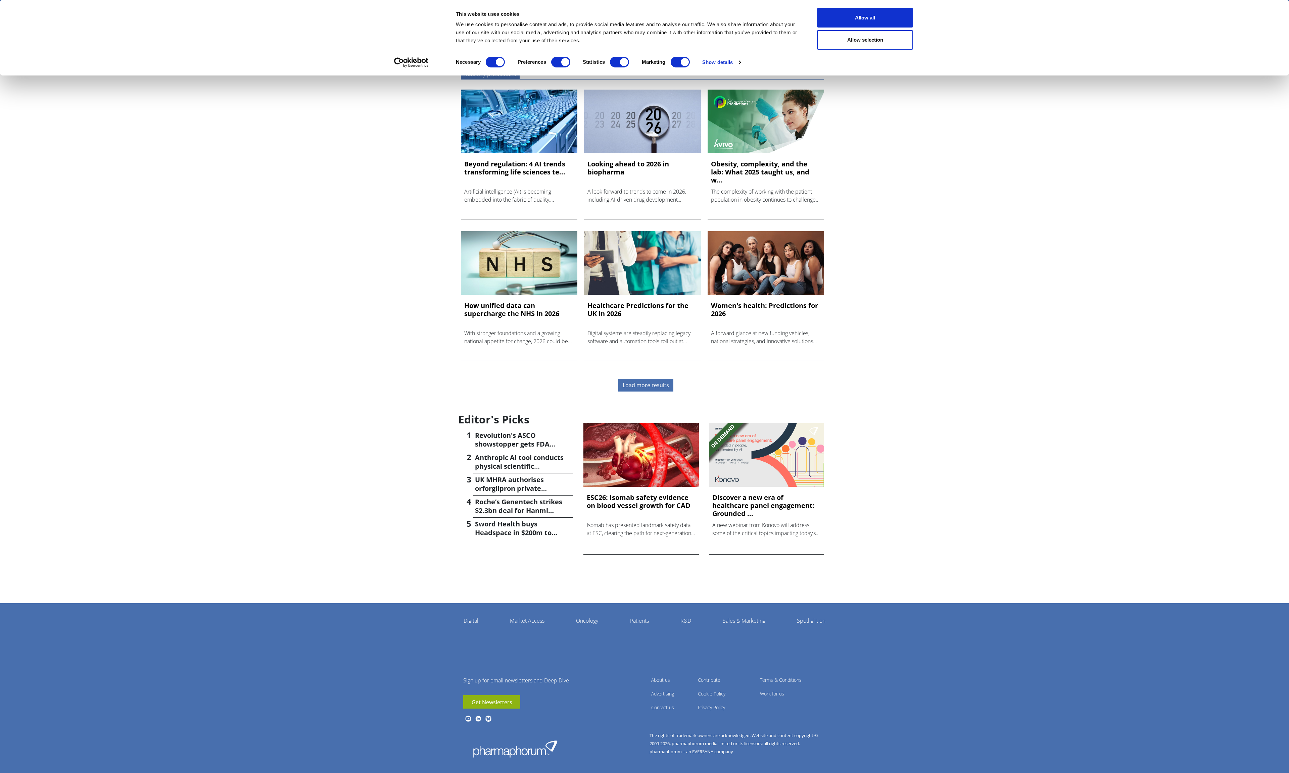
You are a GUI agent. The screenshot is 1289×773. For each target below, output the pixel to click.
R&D (685, 620)
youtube (468, 718)
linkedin (478, 718)
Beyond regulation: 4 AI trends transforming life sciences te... (514, 168)
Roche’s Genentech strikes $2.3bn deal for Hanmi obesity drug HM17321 (518, 510)
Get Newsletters (492, 702)
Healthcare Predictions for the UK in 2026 (637, 310)
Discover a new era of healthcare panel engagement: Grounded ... (763, 506)
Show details (717, 62)
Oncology (587, 620)
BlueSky (488, 718)
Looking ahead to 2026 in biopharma (628, 168)
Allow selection (865, 40)
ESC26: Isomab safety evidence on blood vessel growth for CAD (638, 502)
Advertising (662, 693)
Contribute (709, 680)
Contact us (662, 707)
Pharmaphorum (515, 748)
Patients (639, 620)
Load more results (646, 385)
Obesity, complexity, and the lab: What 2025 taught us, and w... (760, 172)
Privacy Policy (711, 707)
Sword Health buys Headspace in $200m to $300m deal (513, 532)
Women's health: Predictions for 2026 (764, 310)
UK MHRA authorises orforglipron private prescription (509, 488)
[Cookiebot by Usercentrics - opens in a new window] (411, 62)
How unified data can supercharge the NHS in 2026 (511, 310)
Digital (471, 620)
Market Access (527, 620)
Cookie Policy (711, 693)
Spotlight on (811, 620)
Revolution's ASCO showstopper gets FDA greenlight (512, 444)
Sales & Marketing (744, 620)
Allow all (865, 17)
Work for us (772, 693)
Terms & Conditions (781, 680)
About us (660, 680)
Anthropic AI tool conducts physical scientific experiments (519, 466)
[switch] (560, 62)
